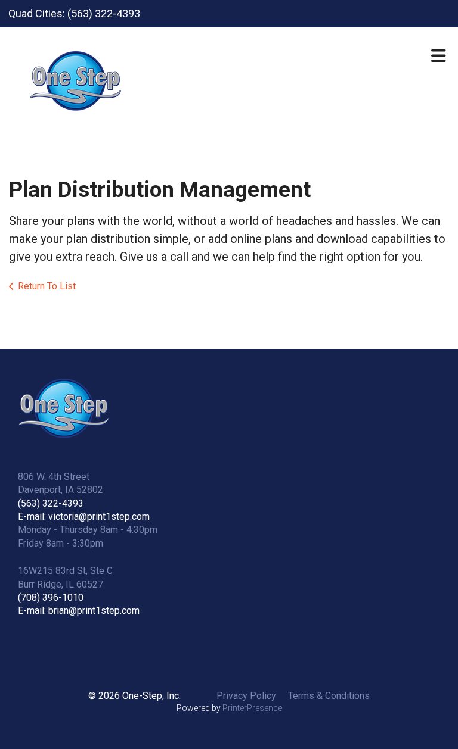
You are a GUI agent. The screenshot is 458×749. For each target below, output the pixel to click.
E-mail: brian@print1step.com (79, 610)
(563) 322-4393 (50, 503)
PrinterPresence (252, 708)
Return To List (47, 286)
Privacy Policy (246, 695)
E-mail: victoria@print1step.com (84, 516)
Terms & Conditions (329, 695)
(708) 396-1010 (50, 597)
